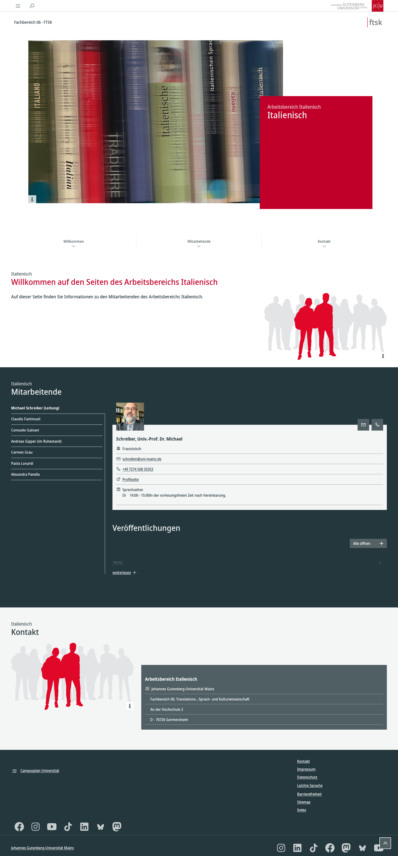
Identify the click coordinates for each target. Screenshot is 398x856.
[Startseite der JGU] (357, 6)
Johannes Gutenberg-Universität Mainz (42, 847)
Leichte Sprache (309, 785)
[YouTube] (51, 826)
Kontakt (303, 761)
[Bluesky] (100, 826)
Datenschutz (307, 777)
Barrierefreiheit (309, 794)
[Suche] (32, 6)
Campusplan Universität (39, 770)
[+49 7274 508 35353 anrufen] (377, 425)
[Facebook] (19, 826)
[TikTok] (68, 826)
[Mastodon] (117, 826)
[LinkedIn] (84, 826)
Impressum (306, 769)
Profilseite (130, 479)
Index (301, 809)
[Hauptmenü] (18, 6)
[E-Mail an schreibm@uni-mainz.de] (363, 425)
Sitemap (303, 802)
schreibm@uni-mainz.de (141, 459)
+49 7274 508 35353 (137, 469)
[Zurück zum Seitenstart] (385, 843)
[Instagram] (35, 826)
